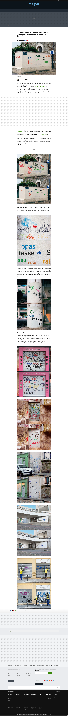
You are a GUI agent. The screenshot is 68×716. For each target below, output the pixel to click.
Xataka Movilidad (28, 673)
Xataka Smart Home (10, 700)
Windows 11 (28, 677)
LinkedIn (53, 680)
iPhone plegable (25, 665)
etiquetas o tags (20, 131)
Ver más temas (11, 680)
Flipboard (27, 40)
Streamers (14, 7)
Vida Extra (17, 697)
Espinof (25, 697)
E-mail (29, 40)
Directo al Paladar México (33, 708)
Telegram (48, 680)
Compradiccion (48, 698)
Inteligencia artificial (29, 675)
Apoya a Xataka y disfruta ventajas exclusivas (50, 683)
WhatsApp (38, 680)
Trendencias (48, 695)
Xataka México (10, 707)
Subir (57, 691)
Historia (23, 7)
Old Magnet (26, 610)
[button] (24, 79)
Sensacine (25, 695)
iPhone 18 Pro (48, 665)
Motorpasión (40, 695)
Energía (18, 673)
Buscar (58, 688)
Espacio (27, 671)
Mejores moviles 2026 (18, 665)
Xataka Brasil (10, 708)
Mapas (9, 7)
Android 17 (30, 665)
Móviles (9, 673)
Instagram (46, 680)
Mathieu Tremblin (39, 86)
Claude (34, 665)
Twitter (57, 8)
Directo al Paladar (33, 695)
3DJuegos (17, 695)
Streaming (10, 671)
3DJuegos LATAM (18, 707)
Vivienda (19, 7)
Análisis (18, 671)
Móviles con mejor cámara (40, 665)
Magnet (34, 4)
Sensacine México (26, 707)
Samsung (18, 675)
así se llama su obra (42, 134)
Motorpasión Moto (41, 697)
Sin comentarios (20, 40)
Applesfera (9, 698)
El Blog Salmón (56, 695)
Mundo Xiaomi (10, 701)
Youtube (44, 680)
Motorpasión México (40, 708)
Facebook (59, 8)
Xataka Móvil (10, 697)
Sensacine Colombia (25, 709)
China (9, 677)
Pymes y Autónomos (55, 697)
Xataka (9, 695)
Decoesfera (48, 697)
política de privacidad (47, 674)
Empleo (18, 677)
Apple (9, 675)
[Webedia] (58, 0)
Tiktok (55, 680)
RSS (49, 680)
